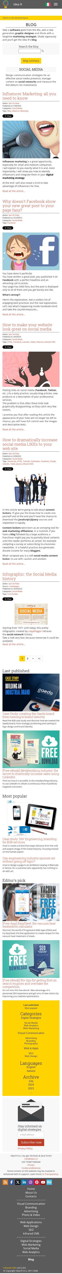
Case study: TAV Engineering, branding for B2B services (29, 840)
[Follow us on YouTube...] (43, 1182)
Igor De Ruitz (14, 103)
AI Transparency (50, 1174)
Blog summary (31, 60)
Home (31, 1189)
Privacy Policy (25, 1148)
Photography (31, 1043)
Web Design (31, 1056)
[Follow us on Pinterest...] (36, 1182)
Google (53, 461)
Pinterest (39, 342)
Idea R (17, 4)
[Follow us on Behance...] (49, 1182)
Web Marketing (31, 1028)
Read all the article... (13, 191)
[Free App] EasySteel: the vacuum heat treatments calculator (29, 925)
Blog (9, 111)
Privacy (31, 1164)
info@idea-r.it (31, 1158)
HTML (9, 342)
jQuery (19, 464)
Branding (31, 1041)
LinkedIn (25, 342)
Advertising (31, 1038)
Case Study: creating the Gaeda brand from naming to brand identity (28, 715)
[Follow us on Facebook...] (11, 1182)
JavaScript (11, 461)
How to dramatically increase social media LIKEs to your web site (29, 444)
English (31, 1067)
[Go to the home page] (5, 4)
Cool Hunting (12, 594)
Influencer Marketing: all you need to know (29, 96)
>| (39, 658)
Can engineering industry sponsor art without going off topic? (28, 859)
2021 (31, 1088)
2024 (31, 1084)
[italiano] (47, 4)
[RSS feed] (5, 1182)
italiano (31, 1071)
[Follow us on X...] (18, 1182)
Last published (31, 1005)
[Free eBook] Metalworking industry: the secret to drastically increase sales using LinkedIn (30, 773)
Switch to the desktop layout (15, 18)
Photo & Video (31, 1215)
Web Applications (31, 1222)
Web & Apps (31, 1048)
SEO (31, 1053)
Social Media (17, 108)
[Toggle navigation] (55, 4)
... (31, 1092)
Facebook (11, 223)
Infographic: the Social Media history (29, 576)
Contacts (31, 1196)
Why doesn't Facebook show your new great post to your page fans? (29, 206)
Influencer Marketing (20, 111)
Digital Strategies (31, 1017)
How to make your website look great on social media (27, 327)
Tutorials (26, 461)
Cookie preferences (31, 1168)
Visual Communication (31, 1033)
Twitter (32, 342)
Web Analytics (31, 1025)
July (31, 1081)
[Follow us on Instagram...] (30, 1182)
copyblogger (14, 586)
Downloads (35, 461)
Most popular (31, 1008)
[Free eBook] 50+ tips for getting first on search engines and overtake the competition (29, 983)
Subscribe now (31, 1142)
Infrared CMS (49, 342)
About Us (31, 1192)
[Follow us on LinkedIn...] (24, 1182)
